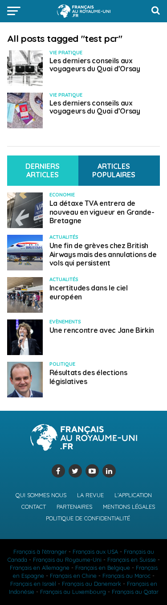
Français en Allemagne (39, 567)
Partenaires (74, 506)
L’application (133, 495)
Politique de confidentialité (88, 518)
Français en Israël (33, 583)
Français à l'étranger (40, 551)
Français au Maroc (126, 575)
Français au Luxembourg (73, 591)
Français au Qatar (135, 591)
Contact (33, 506)
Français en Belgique (102, 567)
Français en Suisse (131, 559)
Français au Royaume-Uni (67, 559)
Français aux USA (95, 551)
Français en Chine (73, 575)
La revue (90, 495)
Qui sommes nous (41, 495)
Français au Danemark (91, 583)
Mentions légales (129, 506)
